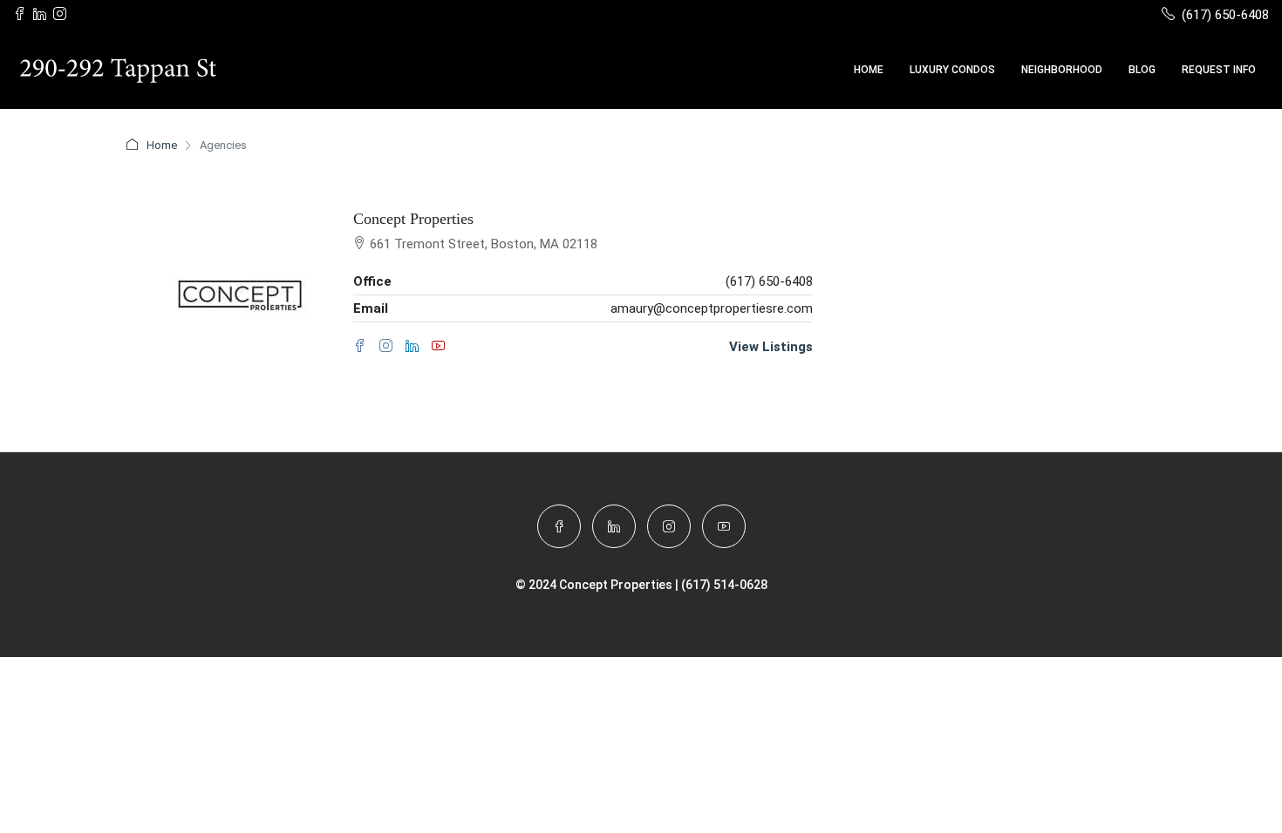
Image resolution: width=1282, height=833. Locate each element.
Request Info (1219, 70)
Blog (1142, 70)
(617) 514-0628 (724, 585)
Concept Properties (413, 218)
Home (868, 70)
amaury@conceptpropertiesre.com (711, 308)
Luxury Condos (952, 70)
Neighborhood (1061, 70)
